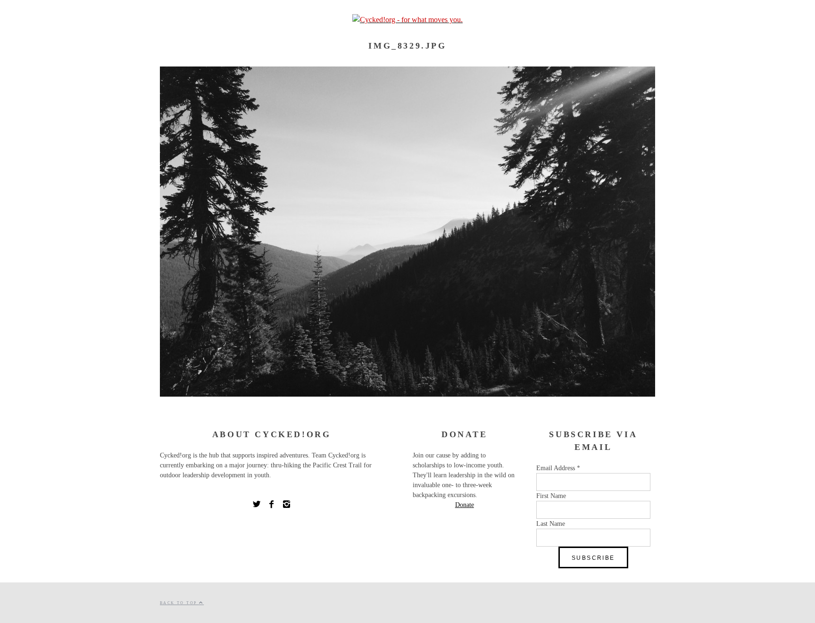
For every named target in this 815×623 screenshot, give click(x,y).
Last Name (550, 523)
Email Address (558, 468)
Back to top (179, 603)
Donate (464, 504)
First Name (551, 495)
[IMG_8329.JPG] (407, 394)
